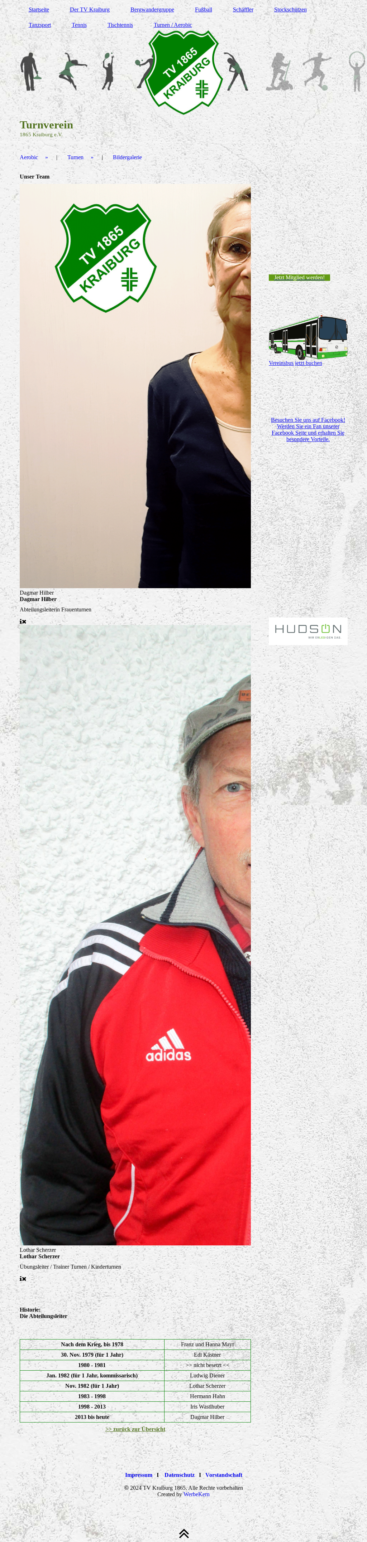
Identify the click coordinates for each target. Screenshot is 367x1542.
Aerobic (29, 157)
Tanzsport (40, 25)
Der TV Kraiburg (90, 9)
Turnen (75, 157)
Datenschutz (180, 1475)
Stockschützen (290, 9)
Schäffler (243, 9)
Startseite (39, 9)
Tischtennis (120, 25)
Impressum (138, 1475)
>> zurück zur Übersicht (135, 1429)
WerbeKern (197, 1494)
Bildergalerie (127, 157)
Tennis (79, 25)
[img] (184, 71)
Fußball (203, 9)
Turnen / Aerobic (173, 25)
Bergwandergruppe (152, 9)
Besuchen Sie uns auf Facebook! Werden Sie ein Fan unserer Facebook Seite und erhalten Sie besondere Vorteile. (308, 429)
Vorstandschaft (223, 1475)
